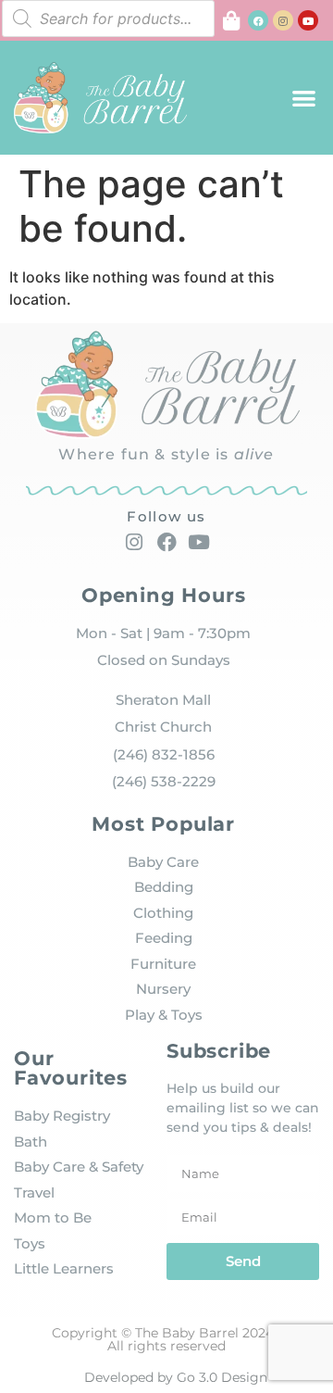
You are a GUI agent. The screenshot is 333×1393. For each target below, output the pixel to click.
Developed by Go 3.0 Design (175, 1377)
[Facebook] (258, 20)
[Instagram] (283, 20)
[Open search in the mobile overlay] (108, 18)
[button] (305, 98)
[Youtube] (308, 20)
